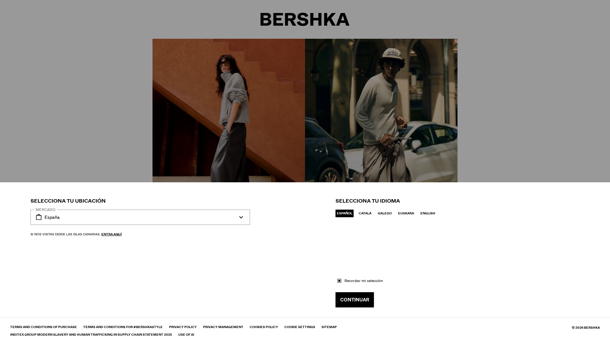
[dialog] (305, 171)
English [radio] (427, 213)
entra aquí (111, 234)
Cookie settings (299, 327)
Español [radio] (344, 213)
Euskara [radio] (406, 213)
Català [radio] (365, 213)
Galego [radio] (385, 213)
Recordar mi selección (363, 281)
